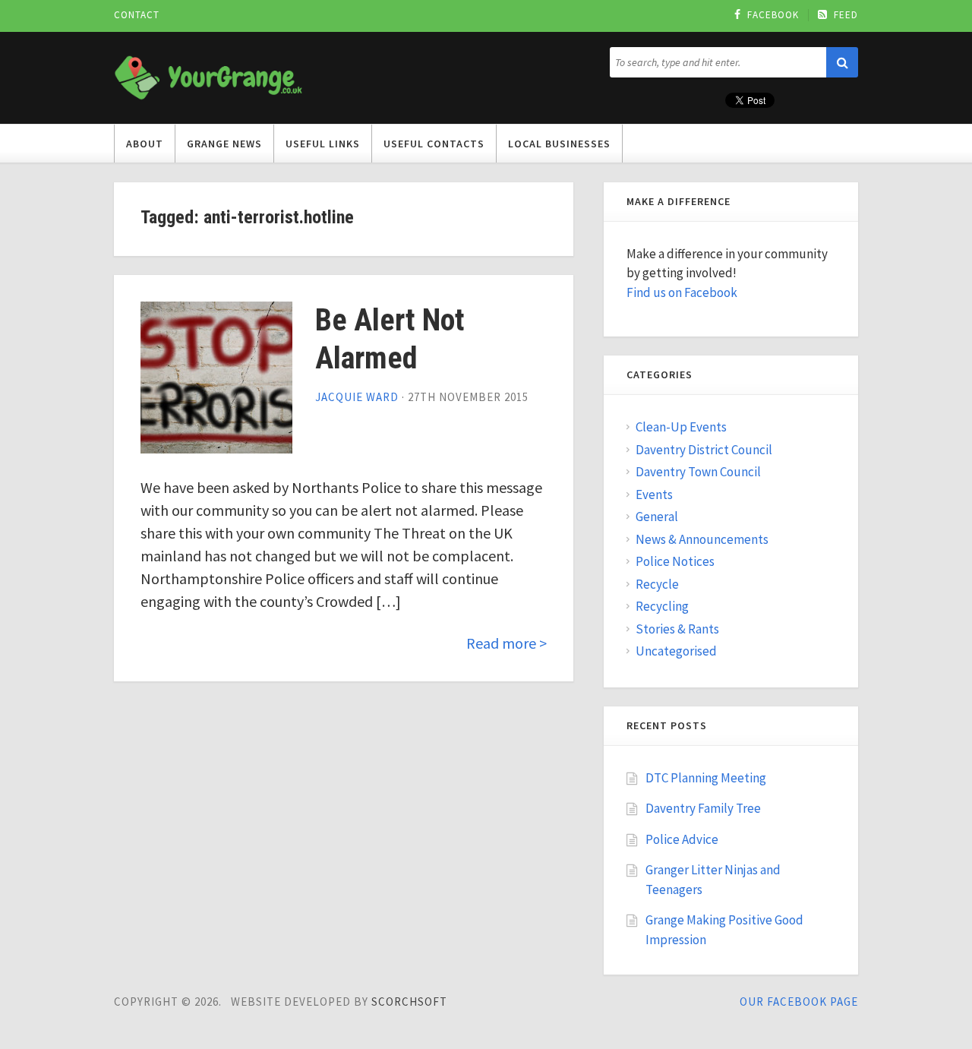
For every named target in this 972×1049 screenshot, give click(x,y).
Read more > (506, 643)
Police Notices (675, 561)
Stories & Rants (677, 629)
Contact (136, 15)
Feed (846, 15)
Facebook (773, 15)
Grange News (224, 143)
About (144, 143)
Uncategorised (676, 651)
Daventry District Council (704, 449)
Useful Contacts (433, 143)
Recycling (662, 606)
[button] (842, 62)
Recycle (657, 584)
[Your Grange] (209, 75)
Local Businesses (559, 143)
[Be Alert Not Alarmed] (216, 377)
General (657, 516)
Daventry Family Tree (703, 808)
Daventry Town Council (698, 471)
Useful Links (323, 143)
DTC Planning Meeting (705, 777)
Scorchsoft (409, 1001)
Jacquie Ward (357, 397)
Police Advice (681, 839)
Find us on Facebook (681, 292)
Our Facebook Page (799, 1001)
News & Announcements (702, 539)
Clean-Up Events (681, 427)
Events (654, 494)
